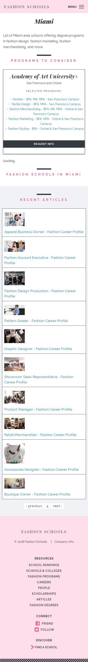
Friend (47, 623)
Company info (64, 541)
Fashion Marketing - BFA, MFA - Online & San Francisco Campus (46, 121)
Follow (47, 629)
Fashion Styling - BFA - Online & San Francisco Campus (46, 128)
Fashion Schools (27, 6)
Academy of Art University (42, 76)
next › (57, 506)
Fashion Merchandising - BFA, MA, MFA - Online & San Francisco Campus (46, 111)
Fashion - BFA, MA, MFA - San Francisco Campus (46, 99)
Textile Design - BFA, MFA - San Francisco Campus (46, 104)
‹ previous (34, 506)
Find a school (45, 647)
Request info (44, 144)
